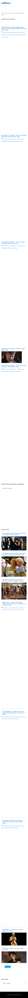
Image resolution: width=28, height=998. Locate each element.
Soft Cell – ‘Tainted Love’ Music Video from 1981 (13, 949)
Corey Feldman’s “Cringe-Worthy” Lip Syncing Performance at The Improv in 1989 (13, 713)
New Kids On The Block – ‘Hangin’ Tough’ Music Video (13, 349)
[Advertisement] (14, 509)
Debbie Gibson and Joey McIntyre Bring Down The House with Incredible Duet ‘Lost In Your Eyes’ (13, 28)
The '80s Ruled (5, 2)
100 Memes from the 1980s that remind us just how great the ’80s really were (13, 554)
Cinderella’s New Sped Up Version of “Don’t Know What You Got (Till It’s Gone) (12, 822)
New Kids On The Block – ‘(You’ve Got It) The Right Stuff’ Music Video (13, 242)
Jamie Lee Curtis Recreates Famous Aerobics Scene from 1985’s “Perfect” (13, 580)
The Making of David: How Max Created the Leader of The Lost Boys (13, 534)
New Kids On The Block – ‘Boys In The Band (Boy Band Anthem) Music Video (13, 135)
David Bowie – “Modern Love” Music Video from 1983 (12, 930)
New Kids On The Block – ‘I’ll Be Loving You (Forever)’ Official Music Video (13, 366)
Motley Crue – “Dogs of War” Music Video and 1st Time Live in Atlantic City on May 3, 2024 (13, 604)
